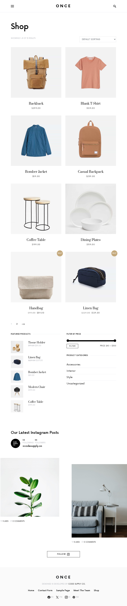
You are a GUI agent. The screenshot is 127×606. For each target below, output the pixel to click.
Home (31, 590)
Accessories (73, 364)
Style (69, 377)
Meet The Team (82, 590)
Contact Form (45, 590)
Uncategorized (75, 383)
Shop (96, 590)
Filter (72, 346)
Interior (71, 370)
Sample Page (63, 590)
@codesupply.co (32, 446)
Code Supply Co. (76, 584)
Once (63, 6)
